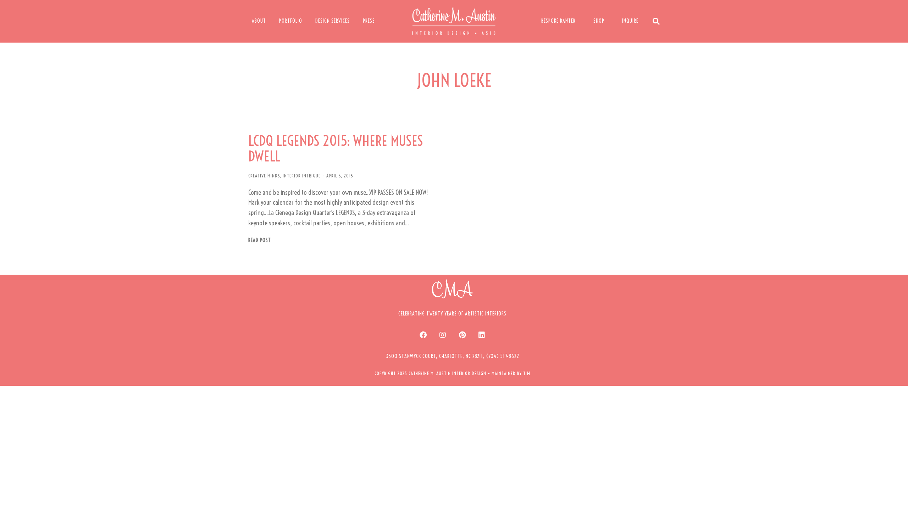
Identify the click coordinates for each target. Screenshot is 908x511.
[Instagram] (443, 335)
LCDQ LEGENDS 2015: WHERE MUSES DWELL (335, 148)
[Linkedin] (482, 335)
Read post (259, 240)
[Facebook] (423, 335)
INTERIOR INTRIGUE (302, 175)
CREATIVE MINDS (264, 175)
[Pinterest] (462, 335)
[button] (452, 356)
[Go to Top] (897, 500)
